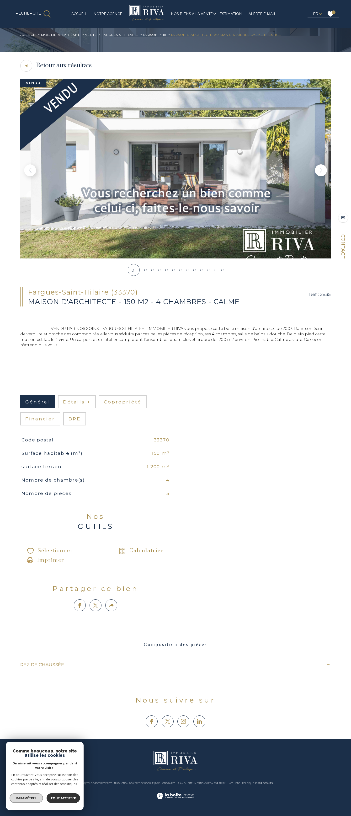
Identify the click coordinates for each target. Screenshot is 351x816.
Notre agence (108, 14)
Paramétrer (26, 798)
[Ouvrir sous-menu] (215, 13)
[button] (321, 170)
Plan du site (184, 783)
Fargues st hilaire (119, 35)
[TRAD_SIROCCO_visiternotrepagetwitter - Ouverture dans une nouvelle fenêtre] (168, 721)
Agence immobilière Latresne (50, 35)
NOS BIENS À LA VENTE (192, 14)
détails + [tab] (77, 402)
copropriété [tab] (122, 402)
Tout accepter (63, 798)
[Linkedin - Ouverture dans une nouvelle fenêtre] (199, 721)
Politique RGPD (251, 783)
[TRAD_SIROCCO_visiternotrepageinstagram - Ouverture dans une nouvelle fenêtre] (183, 721)
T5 (164, 35)
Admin (223, 783)
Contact (343, 246)
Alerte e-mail (262, 14)
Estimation (231, 14)
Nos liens (234, 783)
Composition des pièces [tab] (175, 644)
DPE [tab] (75, 419)
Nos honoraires (165, 783)
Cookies (268, 783)
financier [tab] (40, 419)
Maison (150, 35)
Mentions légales (205, 783)
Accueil (79, 14)
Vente (91, 35)
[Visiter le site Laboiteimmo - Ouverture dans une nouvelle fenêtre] (175, 801)
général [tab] (37, 402)
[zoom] (175, 257)
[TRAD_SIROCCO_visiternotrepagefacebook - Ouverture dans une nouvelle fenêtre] (152, 721)
